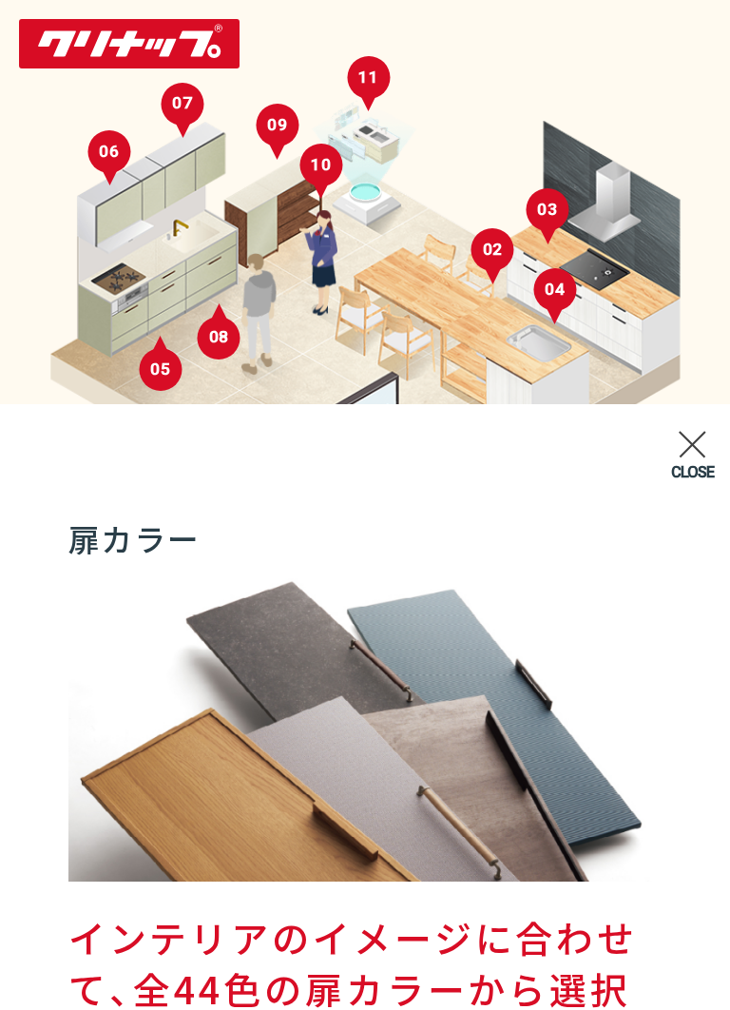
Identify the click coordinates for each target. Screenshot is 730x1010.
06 (109, 151)
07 (182, 102)
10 (321, 164)
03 (547, 209)
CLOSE (693, 472)
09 (277, 124)
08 (219, 336)
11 (368, 77)
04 (555, 289)
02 (493, 249)
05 (160, 369)
